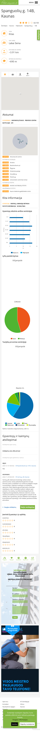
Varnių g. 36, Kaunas (23, 477)
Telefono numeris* (18, 599)
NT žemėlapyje (24, 702)
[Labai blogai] (3, 520)
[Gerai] (10, 520)
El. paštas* (15, 594)
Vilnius (22, 704)
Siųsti (15, 617)
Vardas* (14, 588)
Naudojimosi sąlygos (8, 707)
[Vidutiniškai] (8, 520)
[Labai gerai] (12, 520)
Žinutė (14, 605)
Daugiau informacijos (20, 720)
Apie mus (5, 702)
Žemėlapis (4, 26)
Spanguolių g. (28, 26)
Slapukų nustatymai (27, 724)
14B (36, 26)
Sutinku (14, 724)
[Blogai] (5, 520)
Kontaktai (5, 704)
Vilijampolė (19, 26)
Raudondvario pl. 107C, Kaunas (26, 466)
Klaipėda (5, 709)
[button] (21, 142)
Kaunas (11, 26)
